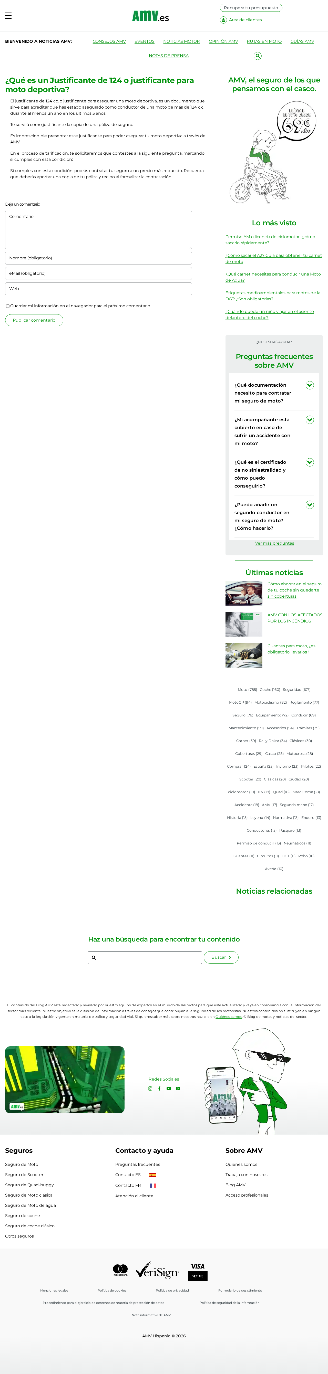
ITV (264, 792)
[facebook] (159, 1088)
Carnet (246, 740)
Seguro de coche (22, 1215)
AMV (269, 804)
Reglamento (305, 702)
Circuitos (268, 856)
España (263, 766)
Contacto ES (128, 1174)
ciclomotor (241, 792)
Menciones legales (54, 1290)
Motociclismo (270, 702)
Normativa (286, 817)
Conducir (303, 715)
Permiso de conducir (259, 843)
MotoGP (240, 702)
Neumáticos (298, 843)
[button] (274, 393)
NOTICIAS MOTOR (181, 41)
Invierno (287, 766)
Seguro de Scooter (24, 1174)
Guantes (243, 856)
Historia (237, 817)
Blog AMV (235, 1184)
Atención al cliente (134, 1195)
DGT (289, 856)
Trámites (308, 728)
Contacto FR (128, 1185)
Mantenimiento (246, 728)
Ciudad (299, 779)
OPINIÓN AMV (223, 41)
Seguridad (297, 689)
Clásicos (301, 740)
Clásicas (275, 779)
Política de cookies (112, 1290)
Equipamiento (272, 715)
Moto (247, 689)
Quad (281, 792)
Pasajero (290, 830)
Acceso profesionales (246, 1195)
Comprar (239, 766)
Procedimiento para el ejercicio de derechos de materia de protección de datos (103, 1303)
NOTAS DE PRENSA (169, 55)
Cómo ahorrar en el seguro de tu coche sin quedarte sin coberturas (295, 590)
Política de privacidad (172, 1290)
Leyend (260, 817)
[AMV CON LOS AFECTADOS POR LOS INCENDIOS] (243, 624)
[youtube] (169, 1088)
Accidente (247, 804)
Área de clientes (245, 19)
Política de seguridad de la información (230, 1303)
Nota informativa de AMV (151, 1315)
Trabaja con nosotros (246, 1174)
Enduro (311, 817)
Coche (270, 689)
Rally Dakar (273, 740)
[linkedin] (178, 1088)
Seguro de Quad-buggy (29, 1184)
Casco (274, 753)
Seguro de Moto (21, 1164)
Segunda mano (297, 804)
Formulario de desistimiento (240, 1290)
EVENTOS (145, 41)
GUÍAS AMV (302, 41)
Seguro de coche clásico (30, 1225)
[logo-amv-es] (150, 12)
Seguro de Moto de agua (30, 1205)
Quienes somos (241, 1164)
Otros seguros (19, 1236)
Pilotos (311, 766)
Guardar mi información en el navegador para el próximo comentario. (80, 305)
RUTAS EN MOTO (264, 41)
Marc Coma (306, 792)
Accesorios (280, 728)
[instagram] (150, 1088)
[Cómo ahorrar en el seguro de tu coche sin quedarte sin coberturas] (243, 593)
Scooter (250, 779)
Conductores (262, 830)
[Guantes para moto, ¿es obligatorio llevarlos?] (243, 655)
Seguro (242, 715)
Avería (274, 868)
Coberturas (249, 753)
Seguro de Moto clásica (29, 1195)
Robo (306, 856)
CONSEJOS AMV (109, 41)
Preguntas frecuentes (137, 1164)
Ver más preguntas (274, 543)
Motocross (299, 753)
